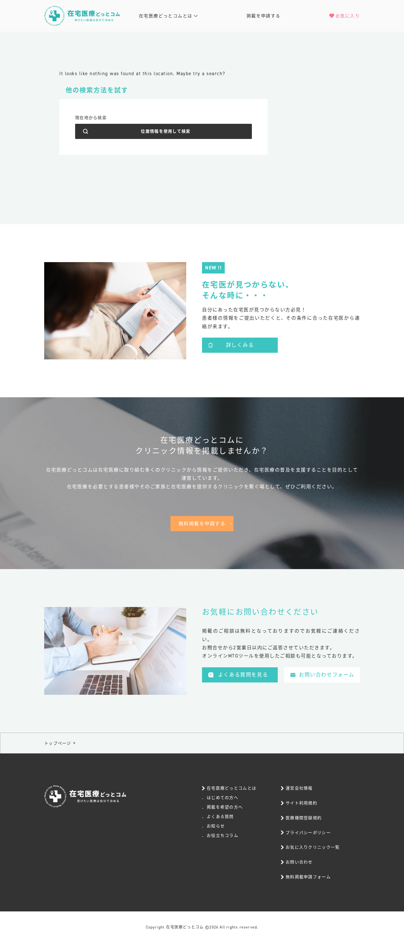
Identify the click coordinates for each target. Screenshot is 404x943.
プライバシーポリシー (308, 832)
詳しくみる (240, 345)
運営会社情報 (299, 788)
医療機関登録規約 (304, 817)
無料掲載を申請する (202, 523)
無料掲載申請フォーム (308, 877)
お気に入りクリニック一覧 (313, 847)
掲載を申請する (264, 16)
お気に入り (348, 16)
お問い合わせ (299, 862)
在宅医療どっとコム (185, 927)
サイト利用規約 (301, 803)
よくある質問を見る (243, 674)
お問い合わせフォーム (326, 674)
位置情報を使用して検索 (165, 131)
